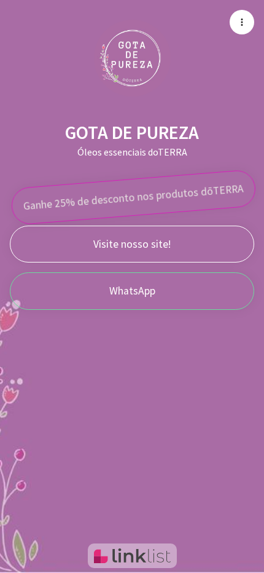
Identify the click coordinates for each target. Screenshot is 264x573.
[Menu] (242, 22)
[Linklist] (132, 555)
